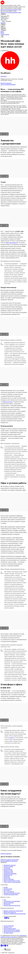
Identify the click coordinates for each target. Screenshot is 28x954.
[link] (3, 28)
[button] (2, 31)
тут (25, 847)
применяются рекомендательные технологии (14, 936)
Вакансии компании (6, 83)
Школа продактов (8, 401)
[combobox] (7, 949)
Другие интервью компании (8, 84)
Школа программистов (12, 242)
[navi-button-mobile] (2, 36)
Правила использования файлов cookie (11, 12)
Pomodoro (11, 737)
